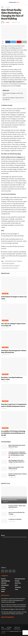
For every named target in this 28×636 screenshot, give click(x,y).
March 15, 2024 (12, 521)
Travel (16, 589)
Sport (16, 585)
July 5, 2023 (4, 437)
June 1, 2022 (11, 448)
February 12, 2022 (12, 470)
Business (3, 579)
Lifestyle (17, 581)
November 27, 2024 (5, 354)
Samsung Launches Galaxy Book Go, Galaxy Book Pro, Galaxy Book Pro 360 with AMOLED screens (17, 453)
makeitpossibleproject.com (15, 631)
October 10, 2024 (5, 381)
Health (3, 591)
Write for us (17, 627)
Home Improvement (20, 579)
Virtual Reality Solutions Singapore (10, 265)
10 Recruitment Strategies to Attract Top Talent (13, 609)
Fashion (3, 587)
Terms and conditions (6, 629)
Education (3, 583)
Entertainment (5, 585)
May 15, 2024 (4, 408)
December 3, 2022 (15, 22)
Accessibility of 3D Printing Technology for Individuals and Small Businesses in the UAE (13, 433)
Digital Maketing (5, 581)
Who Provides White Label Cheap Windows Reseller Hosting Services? (14, 498)
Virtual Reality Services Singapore (13, 261)
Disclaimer (9, 627)
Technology (7, 7)
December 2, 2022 (14, 457)
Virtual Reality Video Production (10, 268)
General (3, 589)
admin (7, 22)
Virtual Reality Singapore (8, 263)
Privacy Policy (17, 629)
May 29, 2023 (11, 509)
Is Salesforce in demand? (15, 519)
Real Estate (18, 583)
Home (2, 7)
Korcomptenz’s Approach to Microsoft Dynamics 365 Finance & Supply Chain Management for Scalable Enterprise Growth (13, 600)
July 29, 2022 (5, 501)
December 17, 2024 (5, 327)
